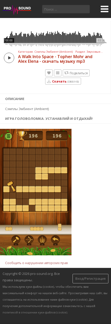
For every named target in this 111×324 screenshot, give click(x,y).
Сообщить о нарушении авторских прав (36, 263)
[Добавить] (57, 72)
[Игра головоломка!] (36, 254)
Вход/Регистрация (90, 278)
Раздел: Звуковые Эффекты (89, 51)
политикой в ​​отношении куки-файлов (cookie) (35, 312)
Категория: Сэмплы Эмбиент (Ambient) (45, 51)
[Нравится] (49, 72)
